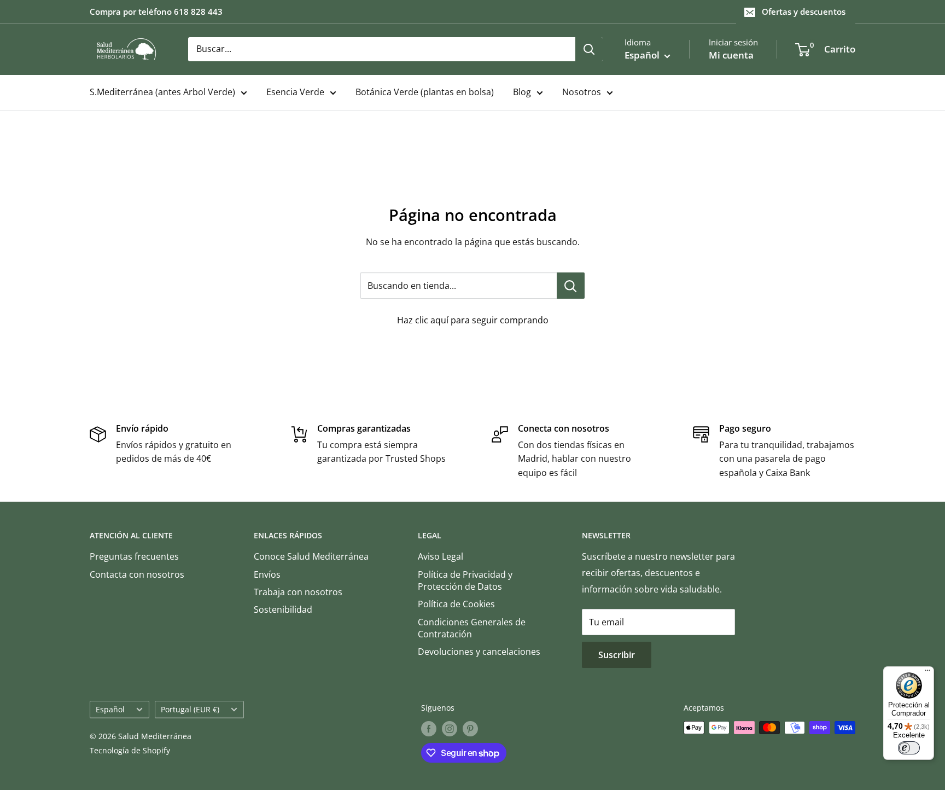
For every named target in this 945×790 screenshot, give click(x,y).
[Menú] (927, 672)
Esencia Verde (295, 92)
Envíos (267, 574)
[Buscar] (589, 49)
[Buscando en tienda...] (571, 285)
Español (110, 709)
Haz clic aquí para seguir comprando (473, 320)
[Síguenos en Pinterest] (470, 728)
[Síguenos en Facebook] (428, 728)
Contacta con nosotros (137, 574)
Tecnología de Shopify (130, 750)
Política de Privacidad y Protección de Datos (465, 580)
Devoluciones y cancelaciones (479, 652)
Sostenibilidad (283, 609)
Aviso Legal (440, 556)
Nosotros (581, 92)
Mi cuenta (731, 55)
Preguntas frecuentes (134, 556)
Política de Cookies (456, 604)
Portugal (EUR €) (190, 709)
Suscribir (616, 655)
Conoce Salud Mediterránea (311, 556)
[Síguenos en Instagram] (449, 728)
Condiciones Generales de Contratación (472, 628)
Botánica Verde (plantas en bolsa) (424, 92)
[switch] (909, 747)
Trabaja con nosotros (298, 592)
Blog (522, 92)
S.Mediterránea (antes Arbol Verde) (162, 92)
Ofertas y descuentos (803, 11)
